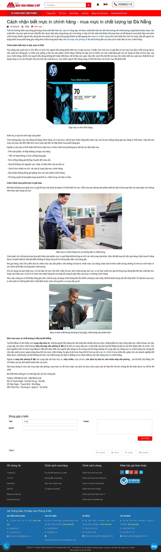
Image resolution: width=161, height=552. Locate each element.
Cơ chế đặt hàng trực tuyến (56, 473)
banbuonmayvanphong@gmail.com (99, 536)
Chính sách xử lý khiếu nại (92, 499)
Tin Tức (62, 13)
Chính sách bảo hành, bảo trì (93, 494)
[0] (104, 4)
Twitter (116, 453)
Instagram (145, 453)
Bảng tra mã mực (100, 13)
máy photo (80, 359)
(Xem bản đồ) (68, 524)
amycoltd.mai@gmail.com (20, 536)
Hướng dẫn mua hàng (53, 478)
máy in (59, 359)
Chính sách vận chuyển (91, 489)
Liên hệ (85, 13)
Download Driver (119, 13)
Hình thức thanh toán (53, 483)
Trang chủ (50, 13)
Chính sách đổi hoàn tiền (92, 473)
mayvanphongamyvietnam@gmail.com (60, 540)
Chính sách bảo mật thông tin (94, 478)
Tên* (11, 421)
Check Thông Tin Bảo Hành (93, 483)
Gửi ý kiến (145, 439)
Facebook (101, 453)
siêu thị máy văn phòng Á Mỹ (76, 39)
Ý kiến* (86, 421)
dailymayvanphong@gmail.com (135, 536)
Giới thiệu (73, 13)
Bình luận (37, 26)
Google (130, 453)
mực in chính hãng (108, 352)
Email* (11, 428)
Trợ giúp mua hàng (52, 489)
